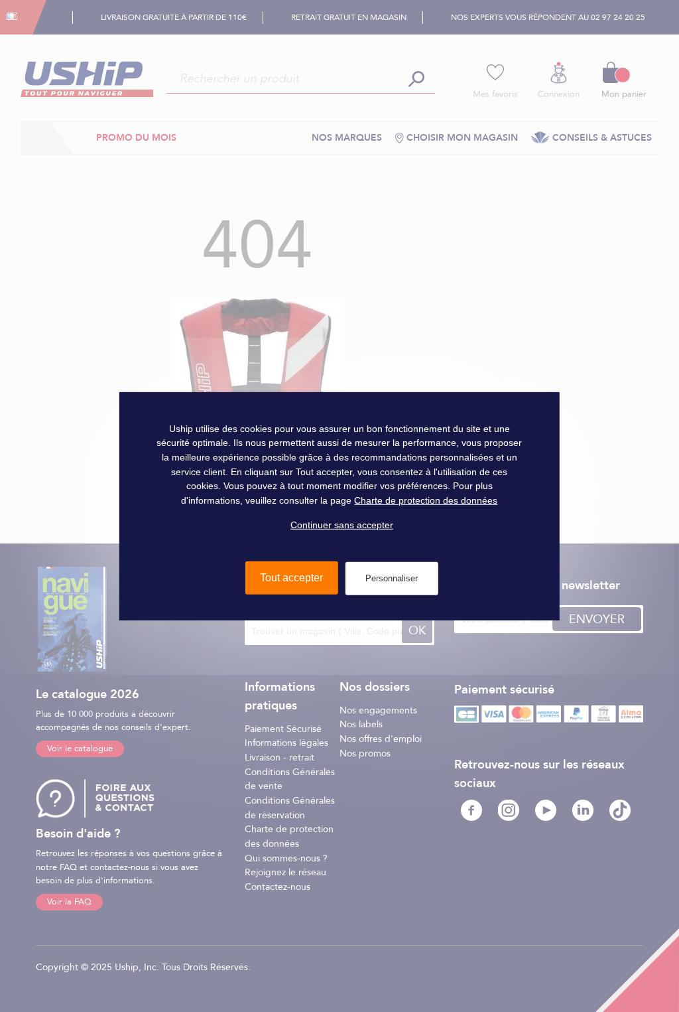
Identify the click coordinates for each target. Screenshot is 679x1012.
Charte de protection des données (425, 500)
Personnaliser (391, 578)
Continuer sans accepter (341, 524)
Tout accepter (291, 577)
